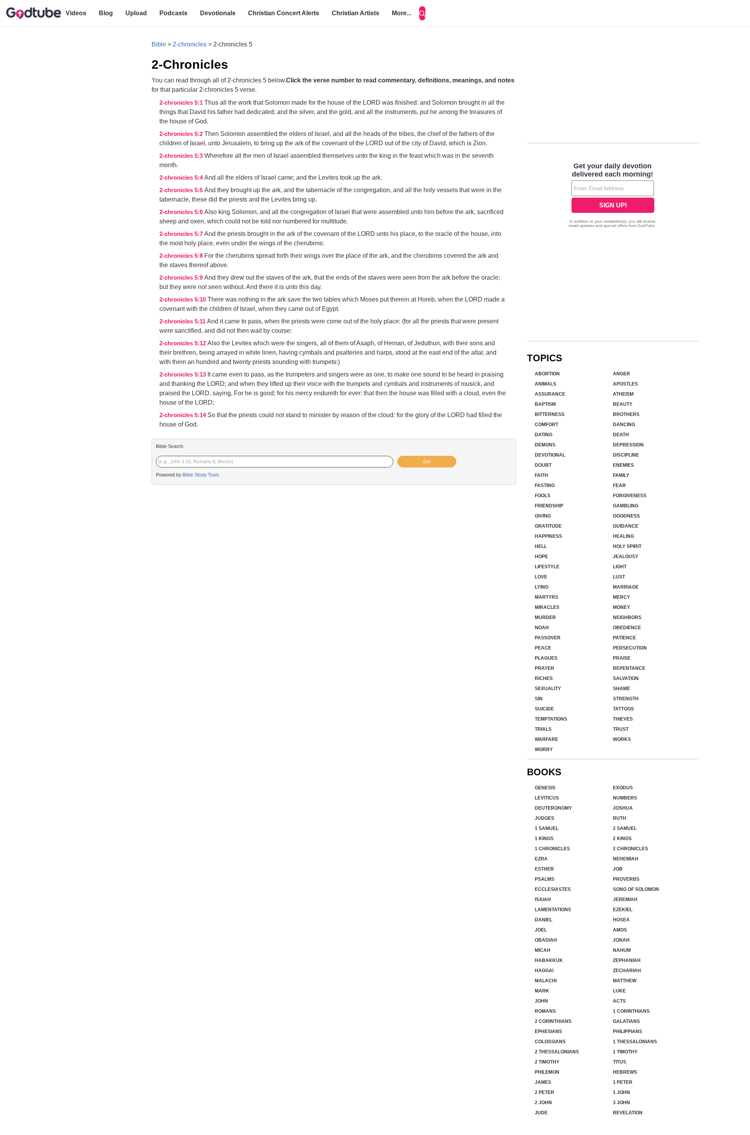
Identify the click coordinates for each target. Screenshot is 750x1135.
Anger (621, 374)
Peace (543, 648)
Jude (541, 1112)
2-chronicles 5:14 (183, 415)
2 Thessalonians (557, 1052)
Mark (542, 991)
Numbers (625, 798)
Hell (541, 546)
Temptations (551, 719)
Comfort (546, 424)
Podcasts (173, 13)
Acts (619, 1001)
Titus (619, 1062)
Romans (545, 1011)
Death (621, 434)
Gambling (625, 506)
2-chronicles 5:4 (181, 178)
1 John (621, 1092)
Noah (542, 627)
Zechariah (627, 970)
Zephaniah (627, 960)
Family (621, 475)
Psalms (544, 879)
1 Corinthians (631, 1011)
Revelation (628, 1112)
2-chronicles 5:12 (183, 343)
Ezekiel (622, 909)
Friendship (549, 506)
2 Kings (622, 838)
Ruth (619, 818)
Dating (543, 434)
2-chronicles (190, 44)
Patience (624, 638)
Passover (548, 638)
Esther (544, 869)
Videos (76, 13)
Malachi (546, 980)
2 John (543, 1102)
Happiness (548, 536)
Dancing (624, 424)
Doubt (543, 465)
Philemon (547, 1072)
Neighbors (627, 617)
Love (541, 577)
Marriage (626, 587)
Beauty (622, 404)
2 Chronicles (630, 848)
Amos (620, 930)
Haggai (544, 970)
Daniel (543, 920)
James (543, 1082)
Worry (544, 749)
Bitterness (549, 414)
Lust (619, 577)
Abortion (547, 374)
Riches (544, 678)
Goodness (626, 516)
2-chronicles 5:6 (181, 212)
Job (618, 869)
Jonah (621, 940)
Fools (542, 495)
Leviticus (547, 798)
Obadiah (546, 940)
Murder (545, 617)
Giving (543, 516)
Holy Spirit (627, 546)
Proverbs (626, 879)
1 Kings (544, 838)
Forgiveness (629, 495)
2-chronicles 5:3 (181, 156)
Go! (426, 461)
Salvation (626, 678)
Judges (544, 818)
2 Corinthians (553, 1021)
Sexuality (548, 688)
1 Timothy (625, 1052)
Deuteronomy (553, 808)
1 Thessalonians (635, 1041)
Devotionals (218, 13)
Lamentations (553, 909)
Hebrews (625, 1072)
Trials (543, 729)
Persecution (630, 648)
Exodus (623, 788)
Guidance (625, 526)
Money (621, 607)
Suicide (544, 709)
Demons (545, 445)
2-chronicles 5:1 (181, 103)
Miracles (547, 607)
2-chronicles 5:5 (181, 190)
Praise (621, 658)
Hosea (621, 920)
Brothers (626, 414)
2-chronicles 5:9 (181, 278)
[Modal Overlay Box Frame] (612, 196)
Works (622, 739)
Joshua (623, 808)
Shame (621, 688)
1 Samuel (547, 828)
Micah (542, 950)
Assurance (550, 394)
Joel (541, 930)
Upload (136, 13)
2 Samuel (625, 828)
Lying (541, 587)
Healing (623, 536)
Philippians (627, 1031)
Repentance (629, 668)
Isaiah (543, 899)
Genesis (545, 788)
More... (401, 13)
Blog (106, 13)
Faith (541, 475)
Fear (619, 485)
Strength (626, 698)
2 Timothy (547, 1062)
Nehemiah (625, 859)
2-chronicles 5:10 (183, 299)
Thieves (623, 719)
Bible (159, 44)
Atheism (623, 394)
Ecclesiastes (553, 889)
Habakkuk (549, 960)
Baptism (545, 404)
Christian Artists (355, 13)
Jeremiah (625, 899)
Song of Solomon (636, 889)
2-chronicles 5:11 (183, 321)
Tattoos (623, 709)
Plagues (546, 658)
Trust (621, 729)
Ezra (541, 859)
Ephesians (548, 1031)
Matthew (624, 980)
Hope (541, 556)
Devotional (550, 455)
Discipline (626, 455)
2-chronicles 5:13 (183, 374)
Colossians (550, 1041)
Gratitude (548, 526)
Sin (539, 698)
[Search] (422, 13)
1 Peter (622, 1082)
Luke (619, 991)
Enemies (623, 465)
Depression (628, 445)
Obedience (627, 627)
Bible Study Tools (200, 475)
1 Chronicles (552, 848)
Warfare (546, 739)
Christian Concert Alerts (283, 13)
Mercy (621, 597)
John (541, 1001)
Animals (545, 384)
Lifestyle (547, 566)
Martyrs (546, 597)
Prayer (544, 668)
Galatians (626, 1021)
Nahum (622, 950)
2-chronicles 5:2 (181, 134)
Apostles (625, 384)
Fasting (545, 485)
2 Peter (544, 1092)
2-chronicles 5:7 (181, 234)
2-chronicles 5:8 (181, 256)
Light (620, 566)
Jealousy (625, 556)
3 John (621, 1102)
